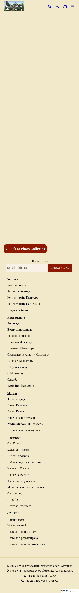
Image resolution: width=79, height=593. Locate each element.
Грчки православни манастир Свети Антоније (44, 565)
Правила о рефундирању (22, 538)
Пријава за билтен (18, 310)
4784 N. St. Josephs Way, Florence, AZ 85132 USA (41, 570)
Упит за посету (16, 285)
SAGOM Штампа (18, 450)
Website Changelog (20, 386)
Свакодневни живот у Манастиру (28, 354)
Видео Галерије (17, 405)
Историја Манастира (20, 342)
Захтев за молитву (18, 291)
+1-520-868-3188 (37, 575)
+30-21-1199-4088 (36, 580)
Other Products (18, 456)
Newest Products (19, 506)
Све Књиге (14, 443)
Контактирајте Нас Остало (24, 304)
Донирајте (13, 512)
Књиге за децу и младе (21, 481)
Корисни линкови (18, 336)
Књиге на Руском (18, 475)
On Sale (12, 500)
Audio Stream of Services (25, 424)
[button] (70, 591)
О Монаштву (15, 373)
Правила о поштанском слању (26, 544)
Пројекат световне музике (23, 430)
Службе (12, 379)
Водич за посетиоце (19, 329)
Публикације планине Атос (24, 462)
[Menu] (73, 6)
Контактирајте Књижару (22, 297)
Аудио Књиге (15, 411)
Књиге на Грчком (18, 468)
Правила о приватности (22, 532)
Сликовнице (15, 493)
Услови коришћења (19, 525)
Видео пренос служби (21, 418)
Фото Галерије (16, 399)
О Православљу (17, 367)
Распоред (13, 323)
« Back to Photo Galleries (25, 249)
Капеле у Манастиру (20, 361)
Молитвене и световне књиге (25, 487)
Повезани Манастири (20, 348)
